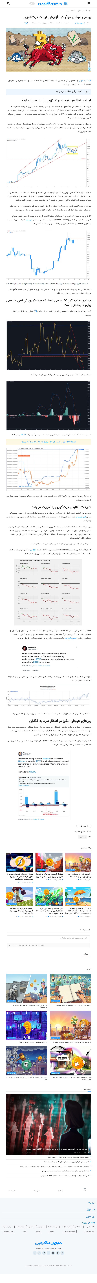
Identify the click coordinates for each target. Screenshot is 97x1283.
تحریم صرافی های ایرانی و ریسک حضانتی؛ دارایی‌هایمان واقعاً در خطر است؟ (66, 1162)
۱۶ (17, 882)
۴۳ (17, 916)
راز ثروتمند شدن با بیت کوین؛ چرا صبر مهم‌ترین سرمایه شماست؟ (80, 875)
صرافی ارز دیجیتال (53, 1227)
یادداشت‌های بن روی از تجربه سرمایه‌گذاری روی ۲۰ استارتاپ (73, 1005)
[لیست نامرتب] (26, 945)
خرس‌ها (29, 219)
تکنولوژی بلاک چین (69, 1231)
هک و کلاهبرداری (8, 1231)
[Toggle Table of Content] (86, 92)
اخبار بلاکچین (11, 870)
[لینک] (36, 945)
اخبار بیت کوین (41, 870)
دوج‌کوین (40, 1227)
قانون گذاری (90, 1227)
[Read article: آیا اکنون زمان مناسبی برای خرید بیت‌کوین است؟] (26, 1025)
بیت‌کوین (30, 1227)
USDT (23, 434)
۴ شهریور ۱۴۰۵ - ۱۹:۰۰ (85, 916)
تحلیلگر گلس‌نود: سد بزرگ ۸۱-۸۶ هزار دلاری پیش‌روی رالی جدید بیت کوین (49, 875)
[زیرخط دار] (16, 945)
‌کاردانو (38, 1231)
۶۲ (47, 880)
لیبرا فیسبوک (81, 516)
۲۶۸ (75, 1152)
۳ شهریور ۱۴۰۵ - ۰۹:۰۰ (55, 916)
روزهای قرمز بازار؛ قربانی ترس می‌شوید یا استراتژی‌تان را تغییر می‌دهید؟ (68, 1157)
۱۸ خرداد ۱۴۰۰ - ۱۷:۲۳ (62, 23)
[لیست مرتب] (23, 945)
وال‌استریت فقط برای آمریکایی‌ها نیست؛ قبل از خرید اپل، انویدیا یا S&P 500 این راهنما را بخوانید (57, 1149)
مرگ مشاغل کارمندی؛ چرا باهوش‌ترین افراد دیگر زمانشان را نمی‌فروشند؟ (30, 1006)
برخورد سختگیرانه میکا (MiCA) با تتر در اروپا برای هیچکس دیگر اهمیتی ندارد (26, 1078)
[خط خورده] (19, 945)
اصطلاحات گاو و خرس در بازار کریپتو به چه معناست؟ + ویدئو (48, 442)
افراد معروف (66, 1227)
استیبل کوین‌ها (70, 638)
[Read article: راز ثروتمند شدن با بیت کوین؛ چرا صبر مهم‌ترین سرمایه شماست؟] (78, 862)
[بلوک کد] (33, 945)
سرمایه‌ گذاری (78, 1227)
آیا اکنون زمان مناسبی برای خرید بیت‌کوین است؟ (33, 1042)
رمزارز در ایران (7, 1227)
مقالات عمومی (71, 11)
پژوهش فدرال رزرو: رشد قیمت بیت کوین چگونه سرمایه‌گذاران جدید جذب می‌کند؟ (20, 911)
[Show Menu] (89, 3)
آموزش (79, 11)
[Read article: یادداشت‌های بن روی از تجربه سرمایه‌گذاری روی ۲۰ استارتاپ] (70, 988)
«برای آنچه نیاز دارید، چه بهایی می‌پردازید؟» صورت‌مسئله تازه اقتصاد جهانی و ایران (64, 1176)
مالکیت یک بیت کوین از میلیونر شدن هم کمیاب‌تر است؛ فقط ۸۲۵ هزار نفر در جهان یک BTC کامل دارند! (78, 911)
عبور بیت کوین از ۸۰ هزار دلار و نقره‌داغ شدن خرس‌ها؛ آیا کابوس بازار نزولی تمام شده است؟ (49, 911)
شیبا (24, 1231)
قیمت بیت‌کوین (85, 80)
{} (39, 945)
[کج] (13, 945)
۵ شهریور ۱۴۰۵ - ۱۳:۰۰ (26, 882)
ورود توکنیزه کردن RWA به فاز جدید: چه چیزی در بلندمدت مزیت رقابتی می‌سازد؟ (72, 1078)
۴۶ (77, 916)
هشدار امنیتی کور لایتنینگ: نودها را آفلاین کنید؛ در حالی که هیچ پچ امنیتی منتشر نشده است (20, 877)
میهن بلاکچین (87, 11)
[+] (42, 945)
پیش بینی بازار (90, 1231)
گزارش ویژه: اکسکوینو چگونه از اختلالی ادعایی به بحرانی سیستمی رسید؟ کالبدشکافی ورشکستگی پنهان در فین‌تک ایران (54, 1166)
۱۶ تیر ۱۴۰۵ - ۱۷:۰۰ (83, 1152)
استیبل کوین (19, 1227)
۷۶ (47, 916)
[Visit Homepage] (53, 4)
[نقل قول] (29, 945)
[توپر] (9, 945)
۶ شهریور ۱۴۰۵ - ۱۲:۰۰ (85, 880)
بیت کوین (82, 837)
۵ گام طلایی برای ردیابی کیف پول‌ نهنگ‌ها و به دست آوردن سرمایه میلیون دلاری (65, 1171)
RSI (35, 311)
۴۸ (77, 880)
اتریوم (52, 1231)
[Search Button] (8, 3)
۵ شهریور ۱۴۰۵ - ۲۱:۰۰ (55, 880)
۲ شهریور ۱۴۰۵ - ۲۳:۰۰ (26, 916)
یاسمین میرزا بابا (80, 23)
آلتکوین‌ (33, 549)
